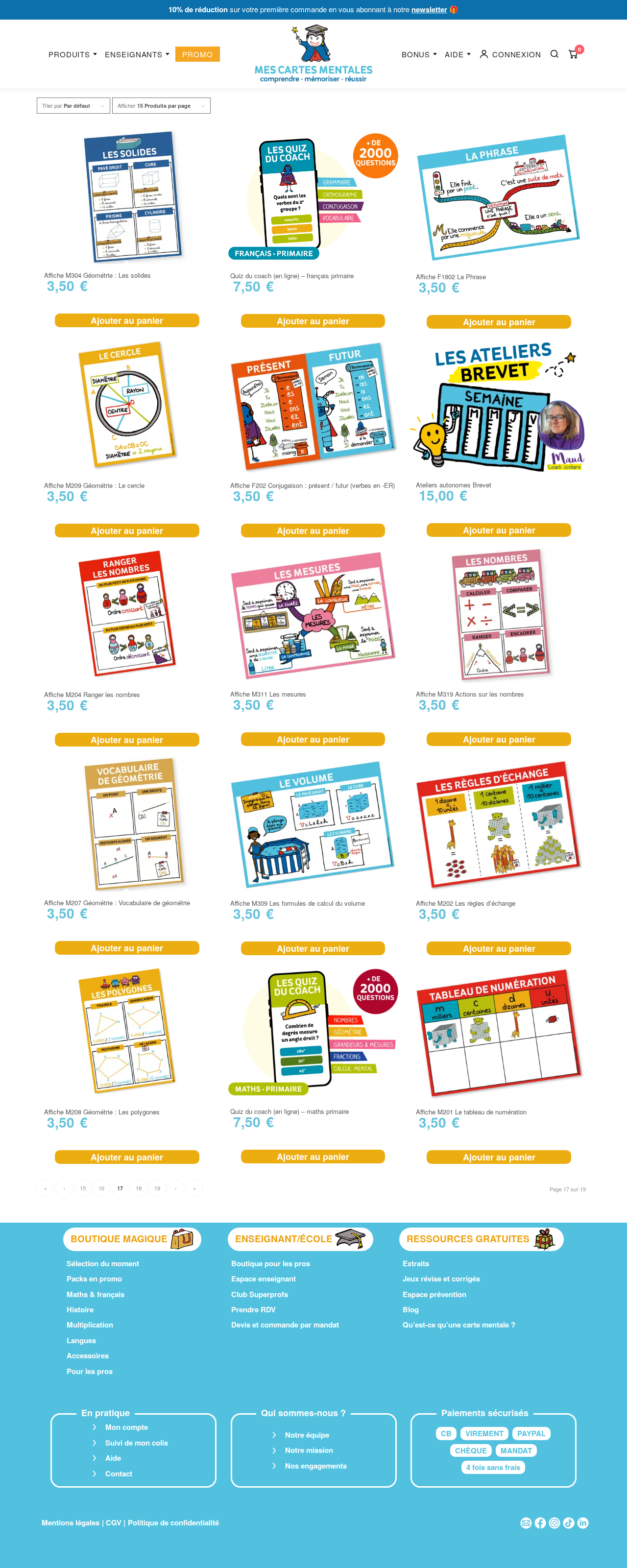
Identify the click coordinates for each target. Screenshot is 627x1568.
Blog (411, 1309)
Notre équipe (307, 1434)
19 (157, 1188)
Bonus (416, 54)
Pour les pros (90, 1371)
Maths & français (95, 1294)
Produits (69, 54)
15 (83, 1188)
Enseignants (134, 54)
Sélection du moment (103, 1263)
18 (139, 1188)
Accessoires (88, 1355)
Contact (118, 1473)
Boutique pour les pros (270, 1263)
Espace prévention (434, 1294)
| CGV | (113, 1522)
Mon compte (126, 1427)
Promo (197, 54)
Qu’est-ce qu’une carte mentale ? (459, 1324)
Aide (454, 54)
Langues (81, 1340)
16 (101, 1188)
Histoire (80, 1309)
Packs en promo (94, 1278)
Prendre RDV (253, 1309)
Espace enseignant (263, 1278)
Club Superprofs (259, 1294)
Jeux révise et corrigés (441, 1278)
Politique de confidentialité (173, 1522)
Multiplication (90, 1324)
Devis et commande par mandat (285, 1324)
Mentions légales (70, 1522)
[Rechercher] (554, 54)
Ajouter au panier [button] (127, 320)
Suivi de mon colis (136, 1442)
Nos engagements (316, 1465)
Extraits (416, 1263)
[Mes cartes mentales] (313, 54)
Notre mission (309, 1450)
